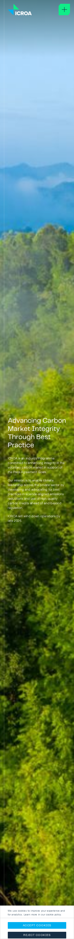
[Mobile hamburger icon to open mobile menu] (64, 9)
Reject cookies (37, 935)
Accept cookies (37, 925)
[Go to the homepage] (20, 10)
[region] (37, 922)
